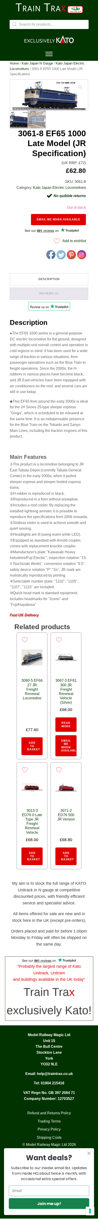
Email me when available (58, 219)
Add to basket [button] (33, 746)
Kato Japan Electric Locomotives (59, 188)
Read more (66, 724)
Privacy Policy (49, 1129)
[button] (80, 87)
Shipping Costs (49, 1137)
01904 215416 (52, 1083)
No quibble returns (70, 196)
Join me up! (49, 1203)
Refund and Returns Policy (49, 1113)
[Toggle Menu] (49, 54)
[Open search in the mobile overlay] (49, 24)
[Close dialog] (89, 1153)
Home (14, 63)
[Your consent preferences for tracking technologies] (90, 1211)
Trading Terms (49, 1121)
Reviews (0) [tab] (49, 293)
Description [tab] (49, 279)
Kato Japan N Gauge (37, 63)
